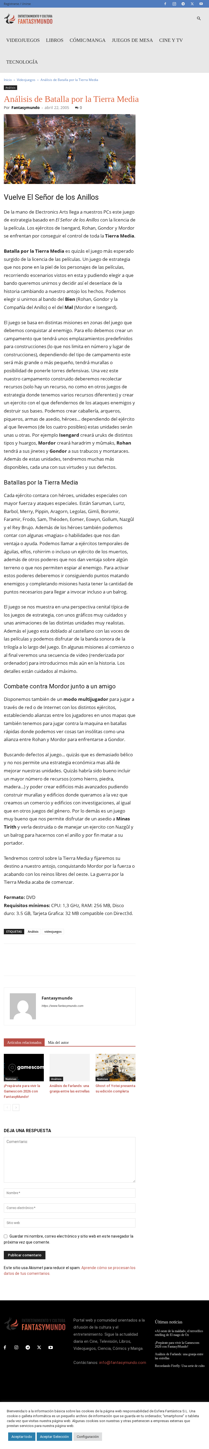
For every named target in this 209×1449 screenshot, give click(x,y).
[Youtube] (201, 4)
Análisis (10, 87)
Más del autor (58, 1043)
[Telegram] (183, 4)
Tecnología (22, 62)
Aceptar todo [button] (21, 1437)
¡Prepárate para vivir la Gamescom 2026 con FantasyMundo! (22, 1091)
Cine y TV (171, 40)
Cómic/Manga (88, 40)
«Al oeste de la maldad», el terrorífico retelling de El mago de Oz (179, 1333)
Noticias (10, 1079)
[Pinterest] (34, 964)
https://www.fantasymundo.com (62, 1006)
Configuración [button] (88, 1437)
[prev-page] (7, 1107)
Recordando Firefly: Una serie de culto (180, 1366)
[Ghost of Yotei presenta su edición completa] (116, 1067)
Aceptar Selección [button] (54, 1437)
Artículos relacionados (24, 1043)
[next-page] (16, 1107)
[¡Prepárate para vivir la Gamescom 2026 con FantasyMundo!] (24, 1067)
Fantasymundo (25, 107)
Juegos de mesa (132, 40)
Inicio (8, 79)
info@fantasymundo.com (122, 1362)
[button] (198, 18)
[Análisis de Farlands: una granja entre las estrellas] (70, 1067)
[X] (192, 4)
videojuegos (53, 931)
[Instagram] (174, 4)
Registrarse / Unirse (17, 4)
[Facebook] (165, 4)
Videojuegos (23, 40)
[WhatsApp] (46, 964)
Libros (54, 40)
